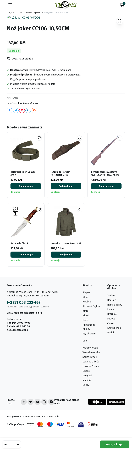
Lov (20, 13)
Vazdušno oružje (91, 352)
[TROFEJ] (66, 5)
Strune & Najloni (91, 306)
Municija (86, 380)
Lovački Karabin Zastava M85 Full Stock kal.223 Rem (105, 173)
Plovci (85, 315)
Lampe (110, 309)
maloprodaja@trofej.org (28, 312)
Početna (11, 13)
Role (84, 297)
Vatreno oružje (90, 347)
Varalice (86, 301)
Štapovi (86, 292)
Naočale (111, 300)
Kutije (85, 310)
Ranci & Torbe (114, 304)
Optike (86, 371)
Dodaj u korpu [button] (26, 186)
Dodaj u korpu (114, 444)
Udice (85, 320)
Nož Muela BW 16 (19, 243)
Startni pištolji (89, 357)
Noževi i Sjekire (33, 13)
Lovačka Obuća (90, 366)
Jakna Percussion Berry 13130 (66, 243)
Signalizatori (89, 333)
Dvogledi (87, 375)
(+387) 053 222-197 (24, 302)
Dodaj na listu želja (22, 58)
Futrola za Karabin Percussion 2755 (60, 173)
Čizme (110, 323)
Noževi (86, 384)
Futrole (111, 318)
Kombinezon (114, 328)
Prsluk (110, 332)
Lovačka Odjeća (90, 361)
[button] (122, 5)
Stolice (111, 295)
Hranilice (112, 314)
